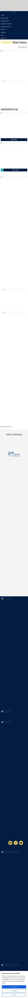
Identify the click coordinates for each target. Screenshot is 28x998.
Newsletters (3, 38)
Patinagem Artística (5, 21)
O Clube (2, 15)
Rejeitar (14, 994)
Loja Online (3, 32)
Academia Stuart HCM (5, 26)
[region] (14, 984)
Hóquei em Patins (4, 18)
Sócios (2, 35)
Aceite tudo (14, 986)
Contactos (3, 29)
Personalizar (14, 990)
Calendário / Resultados (6, 24)
